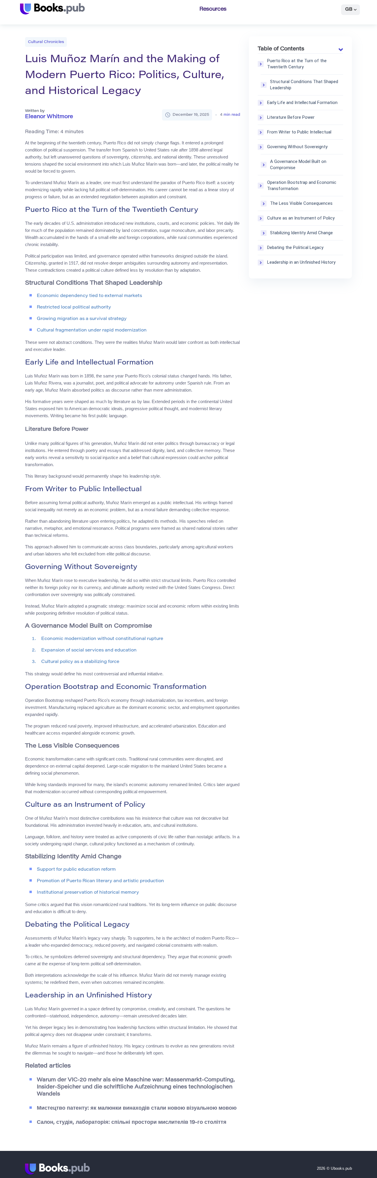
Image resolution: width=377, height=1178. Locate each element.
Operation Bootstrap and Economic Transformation (301, 185)
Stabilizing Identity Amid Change (301, 232)
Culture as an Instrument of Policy (301, 218)
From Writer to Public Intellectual (299, 132)
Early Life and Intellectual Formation (302, 102)
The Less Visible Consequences (301, 203)
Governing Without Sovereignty (297, 146)
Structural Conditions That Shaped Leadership (304, 84)
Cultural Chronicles (46, 42)
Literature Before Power (291, 117)
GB (348, 9)
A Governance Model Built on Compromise (298, 164)
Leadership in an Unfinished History (301, 262)
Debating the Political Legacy (295, 247)
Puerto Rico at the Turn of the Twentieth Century (297, 64)
